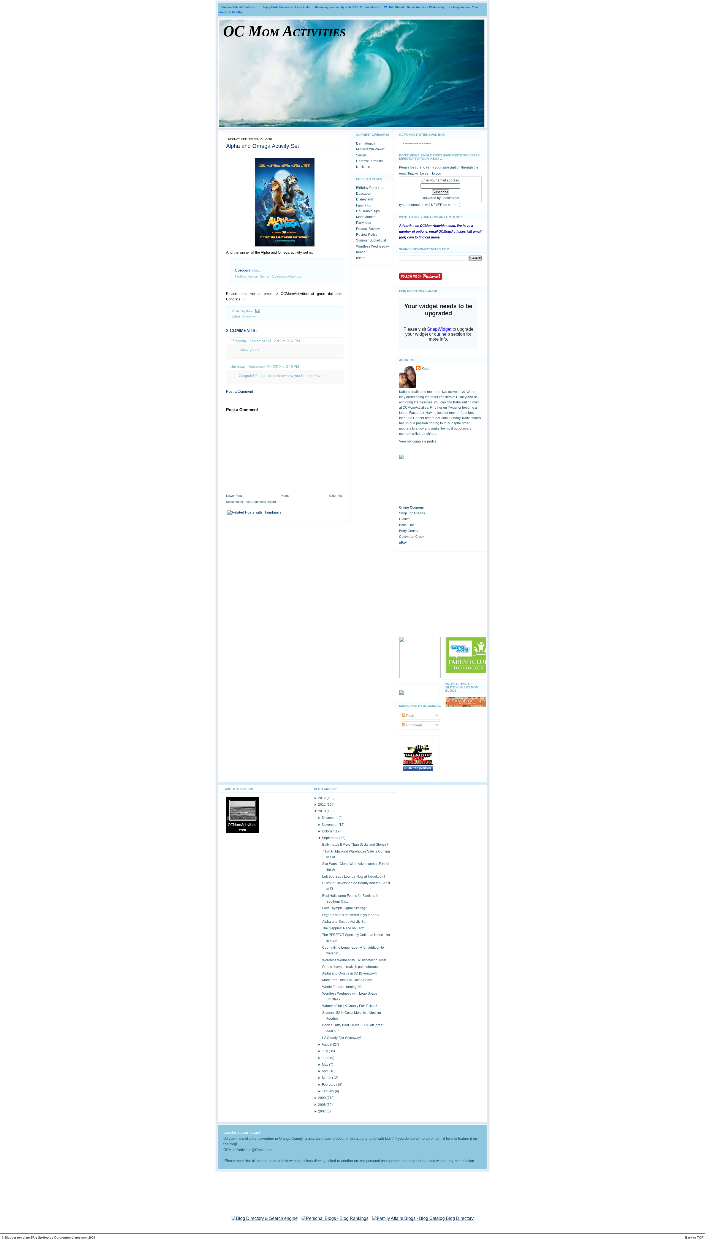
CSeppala (242, 270)
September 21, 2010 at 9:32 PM (274, 341)
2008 (322, 1105)
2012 (322, 798)
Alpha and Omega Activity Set (262, 146)
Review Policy (366, 235)
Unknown (238, 367)
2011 (322, 805)
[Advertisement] (440, 590)
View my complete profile (417, 441)
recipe (360, 258)
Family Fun (364, 205)
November (330, 825)
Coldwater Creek (411, 537)
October (328, 831)
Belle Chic (406, 525)
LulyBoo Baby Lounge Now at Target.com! (353, 876)
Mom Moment (366, 217)
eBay (403, 543)
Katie (425, 369)
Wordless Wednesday (372, 246)
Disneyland (364, 199)
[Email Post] (257, 311)
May (325, 1064)
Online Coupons (411, 507)
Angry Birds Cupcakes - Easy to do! (286, 7)
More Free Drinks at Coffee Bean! (347, 980)
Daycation (363, 194)
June (326, 1058)
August (327, 1044)
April (325, 1071)
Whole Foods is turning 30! (342, 987)
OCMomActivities (410, 143)
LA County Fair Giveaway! (341, 1038)
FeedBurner (450, 198)
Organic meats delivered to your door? (350, 915)
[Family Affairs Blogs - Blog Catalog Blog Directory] (423, 1218)
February (329, 1085)
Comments (413, 725)
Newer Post (234, 495)
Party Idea (363, 223)
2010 (322, 811)
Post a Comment (239, 391)
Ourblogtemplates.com (71, 1237)
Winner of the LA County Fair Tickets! (349, 1006)
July (325, 1051)
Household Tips (368, 211)
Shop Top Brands (412, 513)
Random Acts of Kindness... (239, 7)
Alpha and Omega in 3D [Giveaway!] (349, 973)
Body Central (409, 531)
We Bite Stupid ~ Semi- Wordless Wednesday (414, 7)
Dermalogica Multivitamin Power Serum (370, 149)
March (327, 1078)
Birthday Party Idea (370, 188)
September (330, 838)
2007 (322, 1111)
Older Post (336, 495)
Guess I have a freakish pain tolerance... (352, 967)
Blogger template (17, 1237)
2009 (322, 1098)
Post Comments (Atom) (260, 501)
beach (360, 252)
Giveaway (249, 316)
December (330, 818)
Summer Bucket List (371, 240)
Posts (409, 716)
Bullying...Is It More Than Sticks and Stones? (355, 844)
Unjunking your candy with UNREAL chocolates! (347, 7)
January (328, 1091)
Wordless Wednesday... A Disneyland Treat (354, 960)
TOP (700, 1237)
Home (285, 495)
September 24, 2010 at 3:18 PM (273, 367)
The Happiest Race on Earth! (343, 928)
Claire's (404, 519)
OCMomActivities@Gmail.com (247, 1150)
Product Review (368, 229)
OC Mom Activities (284, 31)
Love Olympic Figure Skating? (344, 908)
